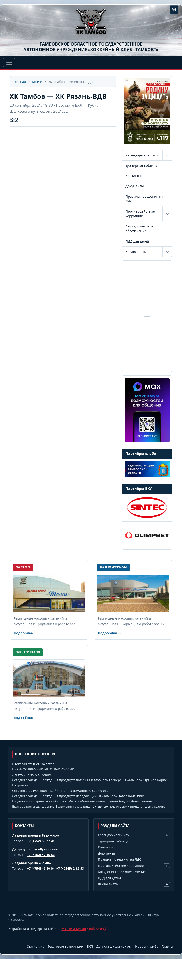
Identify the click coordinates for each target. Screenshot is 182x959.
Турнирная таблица (141, 165)
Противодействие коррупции (140, 213)
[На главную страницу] (91, 21)
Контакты (133, 175)
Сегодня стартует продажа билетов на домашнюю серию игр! (60, 790)
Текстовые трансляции (65, 946)
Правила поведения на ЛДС (144, 198)
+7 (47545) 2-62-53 (70, 868)
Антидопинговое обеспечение (139, 228)
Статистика (35, 946)
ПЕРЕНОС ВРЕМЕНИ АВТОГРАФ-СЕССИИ (43, 769)
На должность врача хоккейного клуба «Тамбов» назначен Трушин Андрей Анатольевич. (82, 801)
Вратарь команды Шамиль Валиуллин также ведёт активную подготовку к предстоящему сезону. (88, 806)
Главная (19, 82)
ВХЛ (90, 946)
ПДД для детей (137, 241)
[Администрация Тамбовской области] (147, 469)
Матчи (37, 82)
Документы (134, 186)
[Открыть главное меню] (9, 62)
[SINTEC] (147, 507)
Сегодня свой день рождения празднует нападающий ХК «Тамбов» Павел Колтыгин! (78, 796)
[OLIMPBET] (147, 535)
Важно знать (135, 251)
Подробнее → (25, 633)
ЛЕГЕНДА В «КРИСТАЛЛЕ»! (32, 774)
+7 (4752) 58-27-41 (41, 841)
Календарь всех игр (141, 155)
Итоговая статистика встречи (35, 764)
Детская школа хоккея (114, 946)
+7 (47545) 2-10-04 (41, 868)
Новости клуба (146, 946)
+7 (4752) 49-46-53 (41, 855)
